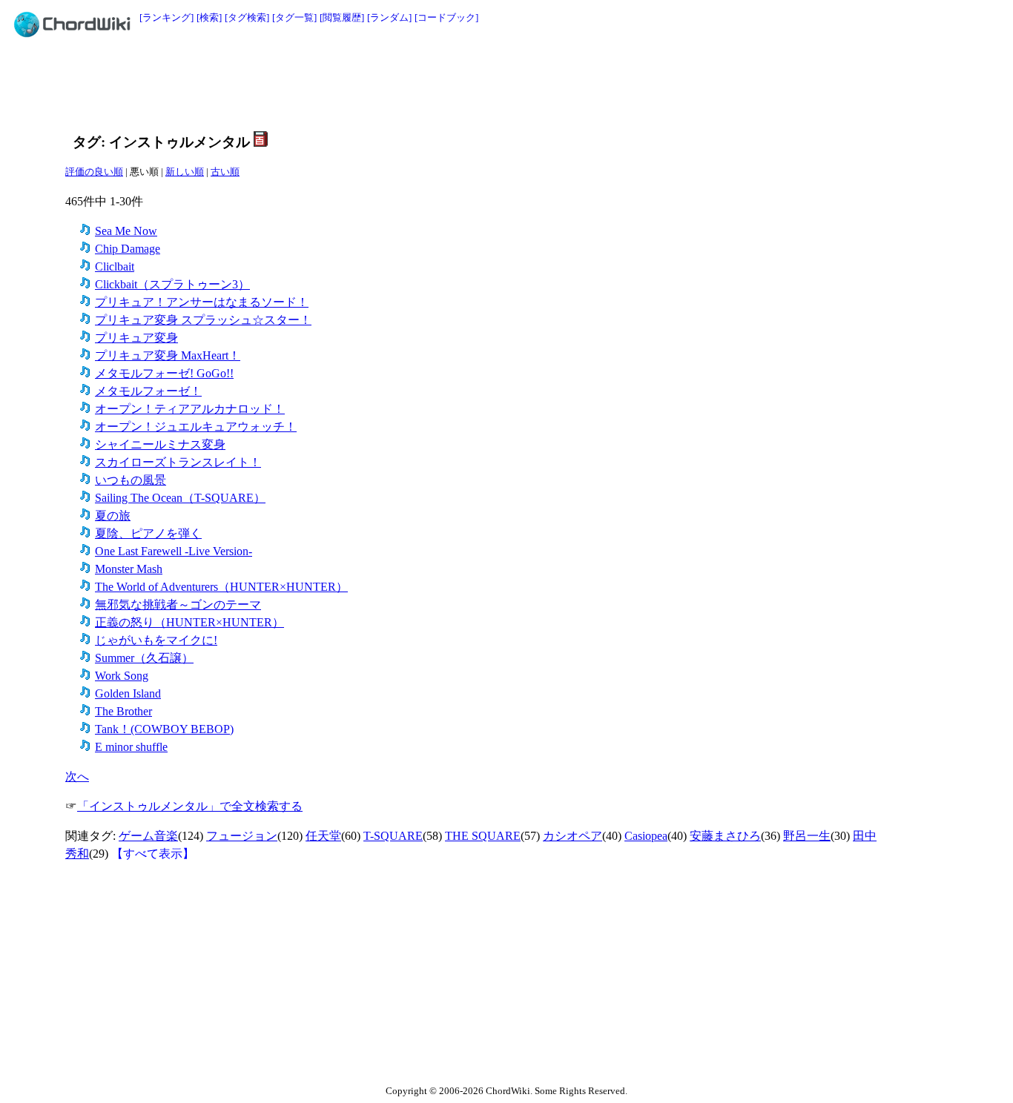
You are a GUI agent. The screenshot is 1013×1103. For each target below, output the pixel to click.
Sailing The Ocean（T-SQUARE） (180, 497)
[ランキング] (166, 17)
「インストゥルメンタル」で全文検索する (190, 806)
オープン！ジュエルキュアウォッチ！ (196, 426)
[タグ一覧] (294, 17)
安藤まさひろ (725, 835)
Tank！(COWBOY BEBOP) (164, 729)
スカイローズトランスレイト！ (178, 462)
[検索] (209, 17)
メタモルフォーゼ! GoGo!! (164, 373)
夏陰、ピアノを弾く (148, 533)
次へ (77, 776)
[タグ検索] (247, 17)
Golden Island (128, 693)
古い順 (225, 171)
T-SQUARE (393, 835)
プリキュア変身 (136, 337)
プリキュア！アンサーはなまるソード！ (201, 302)
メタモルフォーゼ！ (148, 391)
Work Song (121, 675)
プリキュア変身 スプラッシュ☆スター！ (203, 320)
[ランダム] (389, 17)
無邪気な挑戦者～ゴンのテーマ (178, 604)
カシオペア (572, 835)
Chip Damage (127, 248)
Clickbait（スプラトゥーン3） (172, 284)
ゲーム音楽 (148, 835)
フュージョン (241, 835)
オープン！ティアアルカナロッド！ (190, 409)
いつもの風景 (130, 480)
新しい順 (184, 171)
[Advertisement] (473, 83)
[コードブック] (446, 17)
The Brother (123, 711)
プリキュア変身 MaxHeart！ (167, 355)
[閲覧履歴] (342, 17)
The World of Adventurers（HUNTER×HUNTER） (221, 586)
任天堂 (323, 835)
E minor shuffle (131, 747)
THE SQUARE (483, 835)
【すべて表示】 (152, 853)
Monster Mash (128, 569)
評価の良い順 (94, 171)
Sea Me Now (126, 231)
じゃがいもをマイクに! (156, 640)
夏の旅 (113, 515)
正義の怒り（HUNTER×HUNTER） (189, 622)
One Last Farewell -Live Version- (173, 551)
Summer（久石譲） (144, 658)
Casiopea (645, 835)
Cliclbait (114, 266)
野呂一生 (807, 835)
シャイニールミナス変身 (160, 444)
